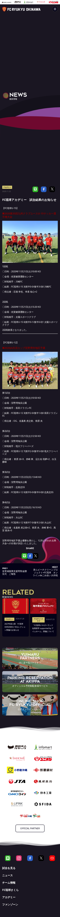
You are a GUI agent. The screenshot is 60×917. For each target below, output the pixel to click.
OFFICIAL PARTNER (30, 828)
